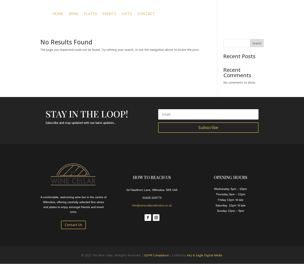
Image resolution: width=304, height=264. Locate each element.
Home (58, 14)
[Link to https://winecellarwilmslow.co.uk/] (24, 13)
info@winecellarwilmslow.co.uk (152, 205)
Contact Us (73, 225)
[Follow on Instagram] (156, 217)
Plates (90, 14)
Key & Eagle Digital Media (204, 255)
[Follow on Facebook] (148, 217)
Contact (146, 14)
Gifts (127, 14)
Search (256, 43)
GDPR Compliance (156, 255)
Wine (73, 14)
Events (109, 14)
